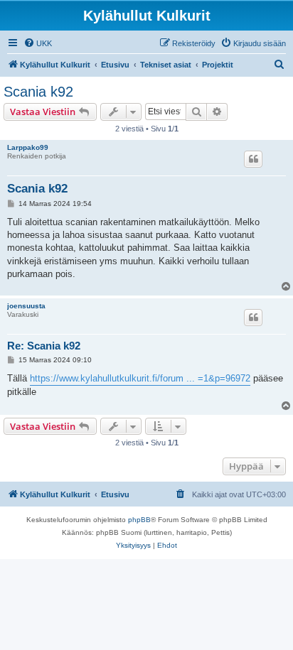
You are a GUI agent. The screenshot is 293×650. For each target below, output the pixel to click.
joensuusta (26, 306)
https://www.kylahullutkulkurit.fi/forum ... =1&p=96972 (140, 378)
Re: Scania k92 (43, 346)
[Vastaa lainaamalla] (253, 159)
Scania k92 (38, 91)
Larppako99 (27, 147)
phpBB (139, 520)
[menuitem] (37, 43)
